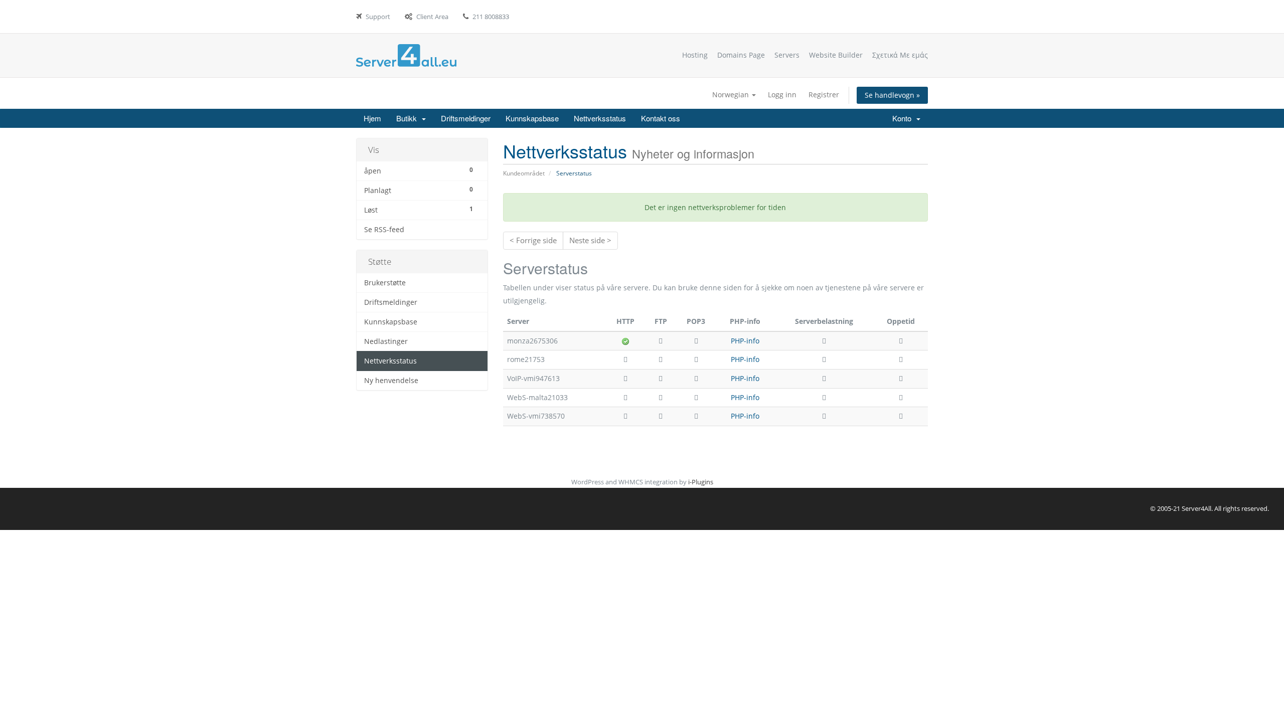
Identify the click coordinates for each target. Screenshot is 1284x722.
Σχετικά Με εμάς (900, 55)
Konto (903, 118)
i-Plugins (700, 481)
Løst (418, 210)
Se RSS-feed (384, 229)
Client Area (432, 16)
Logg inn (782, 94)
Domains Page (741, 55)
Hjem (372, 118)
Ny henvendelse (391, 380)
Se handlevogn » (892, 95)
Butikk (408, 118)
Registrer (824, 94)
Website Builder (836, 55)
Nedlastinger (386, 341)
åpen (418, 170)
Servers (786, 55)
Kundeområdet (524, 173)
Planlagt (418, 190)
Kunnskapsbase (532, 118)
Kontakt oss (660, 118)
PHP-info (745, 340)
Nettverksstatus (600, 118)
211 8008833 (490, 16)
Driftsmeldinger (466, 118)
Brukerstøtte (385, 282)
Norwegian (731, 94)
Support (378, 16)
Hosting (695, 55)
